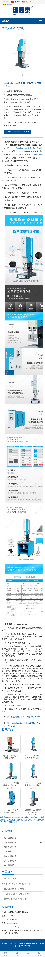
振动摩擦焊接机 (10, 856)
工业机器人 (8, 852)
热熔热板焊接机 (10, 847)
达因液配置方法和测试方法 (14, 889)
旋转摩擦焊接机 (10, 842)
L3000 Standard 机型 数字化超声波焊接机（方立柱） (32, 785)
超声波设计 (12, 822)
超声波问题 (31, 820)
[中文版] (16, 2)
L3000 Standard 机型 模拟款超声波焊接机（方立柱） (10, 785)
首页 (5, 955)
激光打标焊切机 (10, 861)
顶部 (39, 955)
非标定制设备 (9, 865)
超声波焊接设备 (10, 838)
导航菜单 (6, 21)
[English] (27, 2)
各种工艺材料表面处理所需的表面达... (18, 884)
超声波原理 (11, 820)
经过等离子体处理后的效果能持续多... (18, 894)
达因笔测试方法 (10, 879)
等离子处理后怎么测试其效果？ (16, 899)
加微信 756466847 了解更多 (18, 132)
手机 (17, 955)
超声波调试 (21, 820)
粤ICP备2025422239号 (22, 946)
